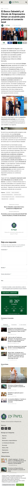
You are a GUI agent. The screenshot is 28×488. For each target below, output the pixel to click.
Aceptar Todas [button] (20, 484)
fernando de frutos (20, 196)
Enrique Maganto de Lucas (8, 196)
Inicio (2, 8)
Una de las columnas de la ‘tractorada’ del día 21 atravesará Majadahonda (17, 347)
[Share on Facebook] (9, 43)
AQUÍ (16, 482)
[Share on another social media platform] (24, 43)
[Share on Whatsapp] (20, 43)
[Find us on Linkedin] (2, 428)
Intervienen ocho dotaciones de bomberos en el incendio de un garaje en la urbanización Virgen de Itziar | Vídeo (17, 330)
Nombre (3, 267)
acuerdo (8, 192)
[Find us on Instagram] (9, 428)
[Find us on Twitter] (6, 428)
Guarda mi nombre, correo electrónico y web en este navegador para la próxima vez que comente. (15, 287)
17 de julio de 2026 (12, 389)
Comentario (4, 249)
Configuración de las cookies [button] (9, 484)
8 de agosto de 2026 (7, 381)
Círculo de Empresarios (7, 194)
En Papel (8, 25)
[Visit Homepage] (14, 2)
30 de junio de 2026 (12, 396)
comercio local (17, 194)
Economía (6, 8)
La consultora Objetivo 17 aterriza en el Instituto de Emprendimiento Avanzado (17, 400)
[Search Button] (26, 2)
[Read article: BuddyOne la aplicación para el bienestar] (4, 394)
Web (2, 280)
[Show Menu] (1, 2)
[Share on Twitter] (15, 43)
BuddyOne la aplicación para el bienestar (15, 393)
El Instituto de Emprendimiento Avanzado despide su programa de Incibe (16, 386)
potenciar (12, 198)
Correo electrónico (6, 274)
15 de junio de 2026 (12, 403)
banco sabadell (15, 192)
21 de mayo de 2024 (16, 25)
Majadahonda (5, 198)
